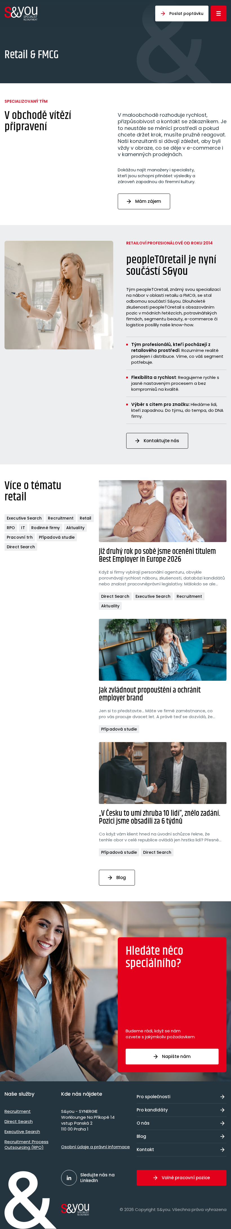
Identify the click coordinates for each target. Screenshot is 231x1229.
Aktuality (75, 528)
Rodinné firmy (45, 528)
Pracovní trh (20, 537)
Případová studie (57, 537)
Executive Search (24, 518)
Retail (86, 518)
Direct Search (21, 547)
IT (23, 528)
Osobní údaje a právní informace (95, 1147)
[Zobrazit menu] (218, 13)
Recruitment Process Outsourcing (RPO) (26, 1144)
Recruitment (61, 518)
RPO (11, 528)
